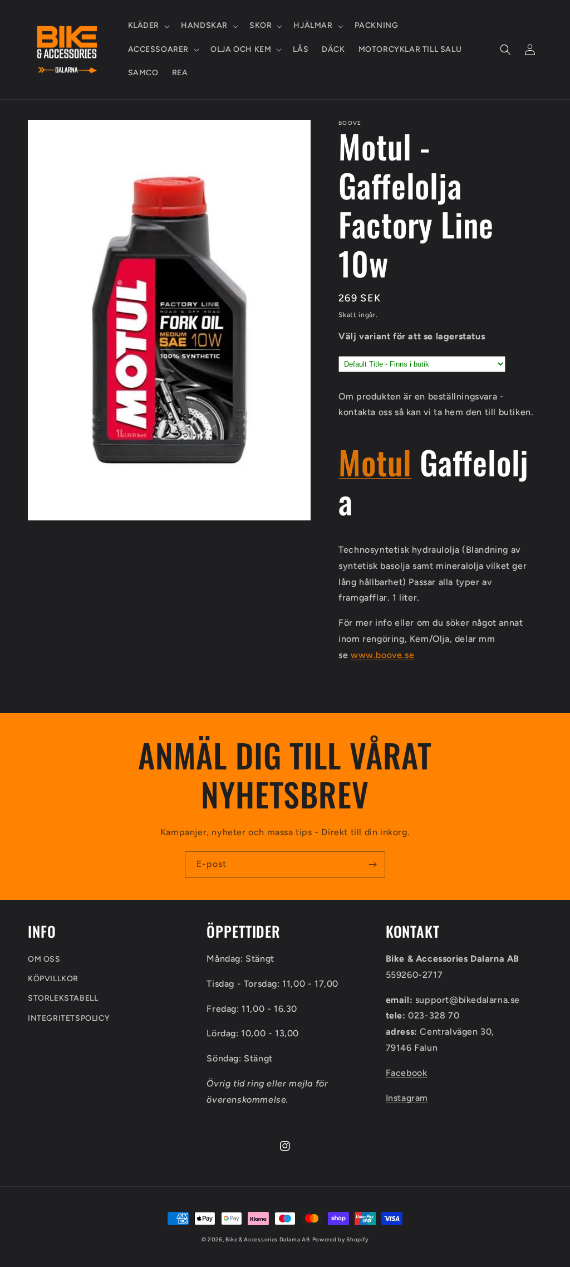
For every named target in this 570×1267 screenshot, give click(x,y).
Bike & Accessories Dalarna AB (267, 1239)
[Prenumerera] (372, 864)
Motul (374, 462)
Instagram (407, 1098)
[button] (148, 25)
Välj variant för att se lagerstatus (411, 336)
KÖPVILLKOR (53, 978)
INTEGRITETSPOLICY (69, 1018)
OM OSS (44, 959)
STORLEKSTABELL (63, 998)
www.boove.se (382, 655)
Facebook (407, 1073)
